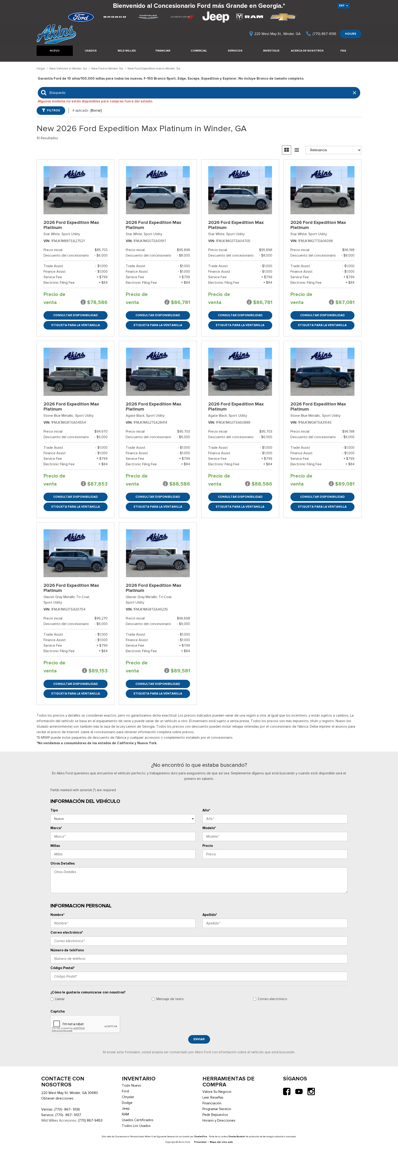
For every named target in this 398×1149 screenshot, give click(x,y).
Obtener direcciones (57, 1098)
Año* (206, 810)
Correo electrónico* (66, 932)
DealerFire (200, 1136)
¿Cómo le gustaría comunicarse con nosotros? (88, 992)
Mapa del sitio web (221, 1141)
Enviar (199, 1039)
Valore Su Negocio (216, 1092)
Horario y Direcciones (218, 1120)
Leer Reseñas (212, 1097)
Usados (91, 50)
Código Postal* (62, 968)
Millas (55, 846)
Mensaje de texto (170, 999)
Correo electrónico (272, 999)
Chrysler (128, 1097)
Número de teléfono (67, 950)
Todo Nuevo (131, 1085)
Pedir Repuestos (215, 1115)
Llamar (60, 999)
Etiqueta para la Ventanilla (75, 325)
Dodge (127, 1103)
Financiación (211, 1103)
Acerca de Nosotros (307, 50)
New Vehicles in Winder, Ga (69, 68)
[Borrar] (96, 110)
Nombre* (57, 915)
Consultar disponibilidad (75, 315)
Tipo (54, 810)
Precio (207, 846)
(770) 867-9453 (90, 1120)
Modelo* (209, 828)
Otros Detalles (62, 863)
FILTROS (53, 110)
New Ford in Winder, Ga (107, 68)
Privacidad (200, 1141)
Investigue (271, 50)
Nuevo (55, 50)
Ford (125, 1091)
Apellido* (209, 915)
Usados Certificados (137, 1120)
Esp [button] (342, 5)
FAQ (343, 50)
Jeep (126, 1108)
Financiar (162, 50)
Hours (350, 34)
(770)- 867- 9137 (68, 1115)
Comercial (199, 50)
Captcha (57, 1011)
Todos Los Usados (136, 1126)
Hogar (41, 68)
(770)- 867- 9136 (67, 1109)
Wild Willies (127, 50)
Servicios (235, 50)
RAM (125, 1114)
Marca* (56, 828)
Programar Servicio (216, 1109)
